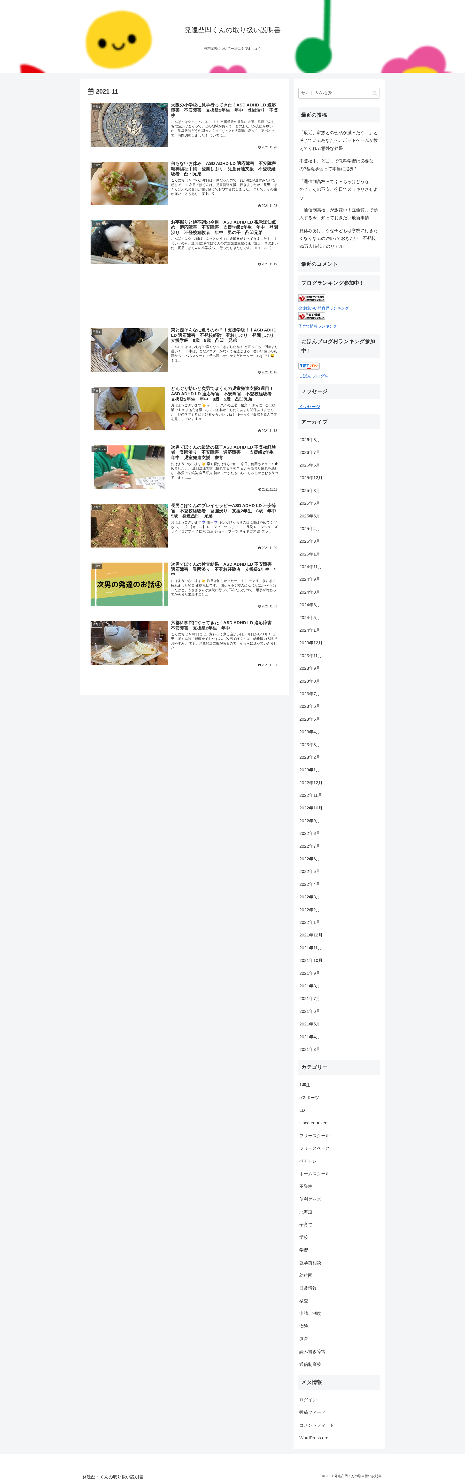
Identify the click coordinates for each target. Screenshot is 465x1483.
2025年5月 (309, 516)
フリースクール (314, 1135)
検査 (303, 1300)
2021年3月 (309, 1049)
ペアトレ (308, 1161)
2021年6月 (309, 1011)
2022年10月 (311, 808)
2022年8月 (309, 833)
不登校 (305, 1186)
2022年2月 (309, 909)
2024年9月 (309, 579)
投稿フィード (312, 1412)
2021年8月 (309, 985)
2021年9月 (309, 973)
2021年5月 (309, 1024)
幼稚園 (305, 1275)
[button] (375, 93)
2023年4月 (309, 731)
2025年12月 (311, 477)
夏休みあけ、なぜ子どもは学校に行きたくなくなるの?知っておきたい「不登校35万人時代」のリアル (338, 238)
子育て (305, 1224)
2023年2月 (309, 757)
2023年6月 (309, 706)
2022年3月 (309, 897)
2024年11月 (310, 566)
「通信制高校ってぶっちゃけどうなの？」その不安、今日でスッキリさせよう (338, 189)
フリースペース (314, 1148)
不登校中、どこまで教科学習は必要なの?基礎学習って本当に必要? (336, 165)
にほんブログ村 (313, 376)
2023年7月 (309, 693)
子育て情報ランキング (317, 326)
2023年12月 (311, 642)
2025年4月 (309, 528)
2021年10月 (311, 960)
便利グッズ (310, 1199)
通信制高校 (310, 1364)
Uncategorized (313, 1122)
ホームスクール (314, 1173)
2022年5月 (309, 871)
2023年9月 (309, 668)
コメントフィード (316, 1425)
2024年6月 (309, 604)
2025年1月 (309, 554)
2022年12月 (311, 782)
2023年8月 (309, 681)
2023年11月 (310, 655)
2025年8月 (309, 490)
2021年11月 (310, 947)
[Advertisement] (184, 300)
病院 (303, 1326)
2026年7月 (309, 452)
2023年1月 (309, 769)
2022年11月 (310, 795)
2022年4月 (309, 884)
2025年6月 (309, 503)
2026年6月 (309, 465)
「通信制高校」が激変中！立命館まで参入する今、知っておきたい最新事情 (338, 214)
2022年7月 (309, 846)
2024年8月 (309, 592)
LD (302, 1110)
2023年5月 (309, 719)
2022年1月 (309, 922)
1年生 (304, 1084)
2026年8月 (309, 439)
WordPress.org (313, 1437)
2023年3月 (309, 744)
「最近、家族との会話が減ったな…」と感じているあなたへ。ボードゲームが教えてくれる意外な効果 (338, 140)
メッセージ (309, 406)
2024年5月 (309, 617)
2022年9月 (309, 820)
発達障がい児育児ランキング (323, 308)
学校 (303, 1237)
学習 (303, 1250)
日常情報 (308, 1288)
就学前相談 (310, 1262)
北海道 (305, 1211)
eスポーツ (309, 1097)
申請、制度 (310, 1313)
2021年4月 (309, 1036)
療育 (303, 1339)
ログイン (308, 1399)
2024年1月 (309, 630)
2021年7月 (309, 998)
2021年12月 (311, 935)
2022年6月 (309, 858)
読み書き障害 (312, 1351)
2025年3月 (309, 541)
